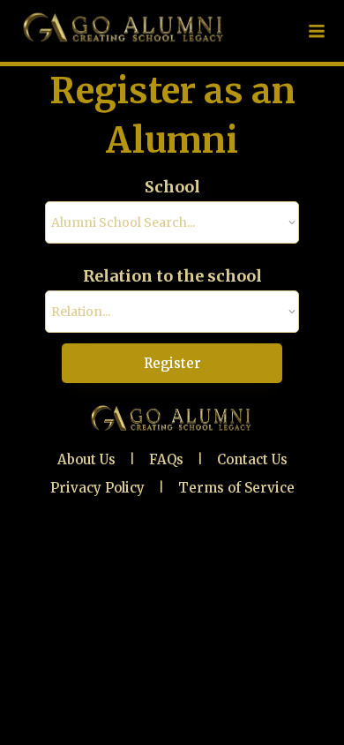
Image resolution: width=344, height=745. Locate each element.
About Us (86, 459)
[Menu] (316, 31)
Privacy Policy (97, 487)
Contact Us (252, 459)
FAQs (166, 459)
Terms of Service (236, 487)
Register (172, 363)
